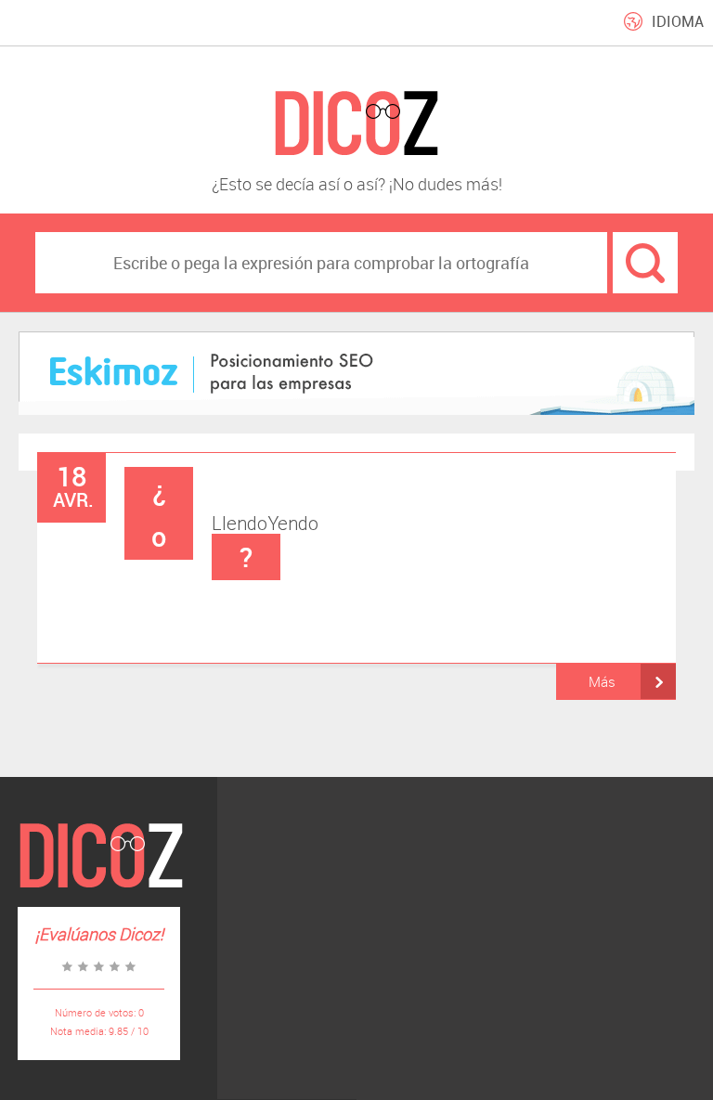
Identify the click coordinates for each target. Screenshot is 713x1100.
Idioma (678, 21)
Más (602, 681)
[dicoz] (356, 124)
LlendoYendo (234, 523)
